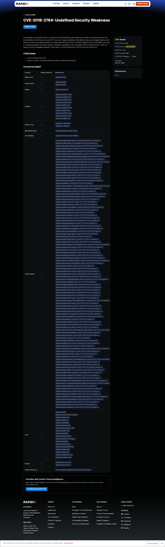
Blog (73, 507)
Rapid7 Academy (103, 520)
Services (66, 3)
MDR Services (28, 515)
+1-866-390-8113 (127, 506)
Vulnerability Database (80, 520)
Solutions (26, 517)
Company (96, 3)
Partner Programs (54, 520)
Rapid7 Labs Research (80, 517)
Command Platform (30, 510)
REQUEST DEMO (30, 27)
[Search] (125, 4)
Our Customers (53, 517)
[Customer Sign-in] (133, 4)
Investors (51, 524)
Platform (56, 3)
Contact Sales (28, 533)
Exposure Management (31, 513)
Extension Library (103, 517)
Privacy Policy (68, 543)
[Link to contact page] (129, 4)
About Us (51, 507)
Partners (86, 3)
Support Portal (102, 510)
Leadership (52, 510)
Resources (76, 3)
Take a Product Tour (30, 528)
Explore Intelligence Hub (36, 489)
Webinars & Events (79, 514)
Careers (50, 527)
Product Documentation (105, 514)
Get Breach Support (30, 530)
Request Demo (142, 3)
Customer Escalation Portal (106, 524)
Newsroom (52, 514)
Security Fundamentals (80, 524)
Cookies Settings (152, 543)
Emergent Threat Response (82, 510)
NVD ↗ (117, 75)
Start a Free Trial (29, 526)
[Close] (162, 543)
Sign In (99, 507)
